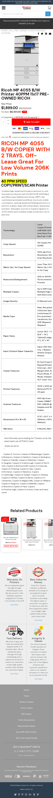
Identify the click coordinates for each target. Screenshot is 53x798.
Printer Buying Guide (26, 720)
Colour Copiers (26, 708)
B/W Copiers (26, 714)
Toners (26, 696)
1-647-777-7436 (28, 751)
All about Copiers (26, 702)
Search (26, 690)
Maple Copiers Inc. (22, 785)
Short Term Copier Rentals (26, 738)
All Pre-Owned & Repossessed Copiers (23, 32)
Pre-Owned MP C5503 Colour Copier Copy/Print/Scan (32, 541)
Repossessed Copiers (26, 726)
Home (4, 30)
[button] (26, 117)
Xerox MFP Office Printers (26, 732)
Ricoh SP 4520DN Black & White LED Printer (10, 538)
